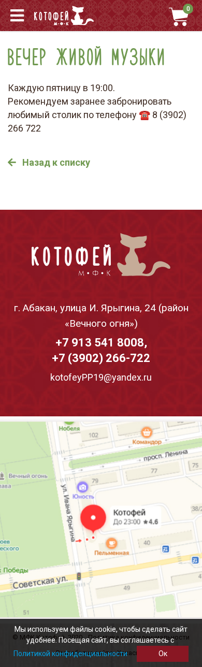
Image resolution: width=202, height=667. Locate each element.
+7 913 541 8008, (101, 342)
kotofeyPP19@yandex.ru (101, 377)
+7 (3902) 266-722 (101, 358)
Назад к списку (55, 162)
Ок (162, 653)
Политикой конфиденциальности (70, 653)
